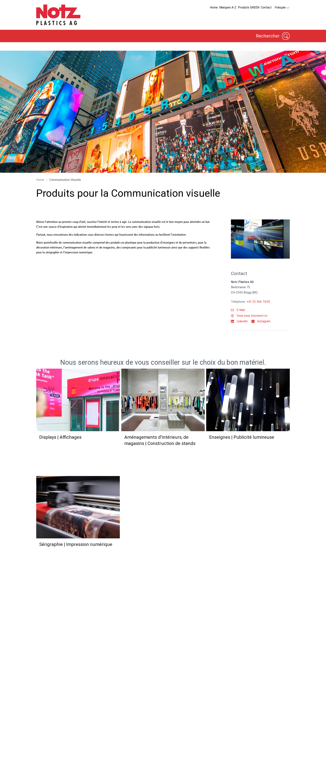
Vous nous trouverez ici (251, 315)
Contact (266, 7)
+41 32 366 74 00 (258, 301)
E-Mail (240, 310)
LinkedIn (242, 321)
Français (280, 7)
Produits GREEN (248, 7)
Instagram (263, 321)
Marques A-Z (227, 7)
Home (214, 7)
